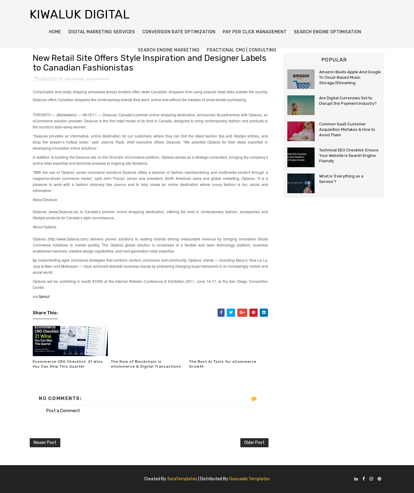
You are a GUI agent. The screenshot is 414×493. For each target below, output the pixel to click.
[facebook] (363, 479)
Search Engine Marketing (169, 50)
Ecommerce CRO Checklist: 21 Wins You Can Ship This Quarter (68, 364)
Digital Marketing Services (101, 32)
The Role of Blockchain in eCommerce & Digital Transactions (146, 364)
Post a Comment (63, 410)
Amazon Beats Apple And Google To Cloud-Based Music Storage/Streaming (350, 77)
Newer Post (45, 442)
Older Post (254, 442)
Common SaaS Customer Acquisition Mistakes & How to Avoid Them (347, 129)
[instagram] (371, 479)
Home (55, 32)
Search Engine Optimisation (327, 32)
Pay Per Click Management (255, 32)
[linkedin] (356, 479)
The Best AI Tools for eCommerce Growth (222, 364)
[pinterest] (379, 479)
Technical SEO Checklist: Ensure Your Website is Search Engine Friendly (349, 155)
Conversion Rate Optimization (178, 32)
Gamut (43, 296)
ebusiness (74, 79)
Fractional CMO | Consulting (241, 50)
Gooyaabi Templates (249, 478)
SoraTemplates (182, 478)
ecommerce (98, 79)
